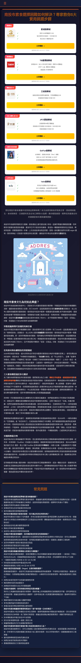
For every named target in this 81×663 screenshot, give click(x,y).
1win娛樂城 (46, 181)
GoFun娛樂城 (46, 150)
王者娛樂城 (46, 91)
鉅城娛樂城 (46, 29)
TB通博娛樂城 (46, 60)
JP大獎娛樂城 (46, 119)
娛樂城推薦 (52, 369)
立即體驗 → (40, 46)
